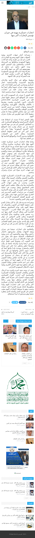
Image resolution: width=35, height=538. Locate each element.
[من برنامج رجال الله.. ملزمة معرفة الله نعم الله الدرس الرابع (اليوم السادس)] (30, 485)
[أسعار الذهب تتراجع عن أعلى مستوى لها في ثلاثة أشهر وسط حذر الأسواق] (30, 525)
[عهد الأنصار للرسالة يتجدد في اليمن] (9, 329)
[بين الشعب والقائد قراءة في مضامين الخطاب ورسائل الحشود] (25, 347)
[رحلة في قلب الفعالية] (9, 347)
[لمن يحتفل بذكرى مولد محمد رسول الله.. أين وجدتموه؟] (25, 329)
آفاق (30, 325)
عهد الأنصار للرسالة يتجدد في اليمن (15, 423)
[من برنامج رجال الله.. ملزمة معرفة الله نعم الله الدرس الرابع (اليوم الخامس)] (30, 493)
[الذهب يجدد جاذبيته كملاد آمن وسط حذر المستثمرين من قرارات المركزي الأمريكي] (30, 510)
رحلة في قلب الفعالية (19, 439)
